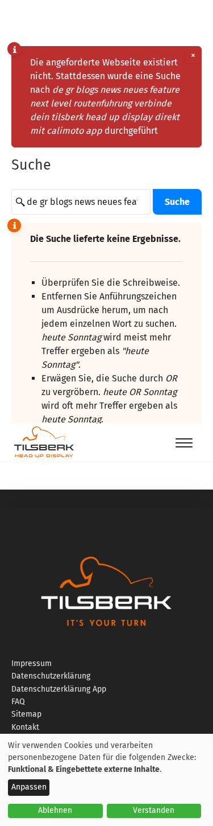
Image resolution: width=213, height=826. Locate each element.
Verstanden (153, 810)
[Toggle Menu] (184, 443)
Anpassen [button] (29, 787)
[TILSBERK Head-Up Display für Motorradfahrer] (44, 456)
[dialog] (106, 780)
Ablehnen (55, 810)
